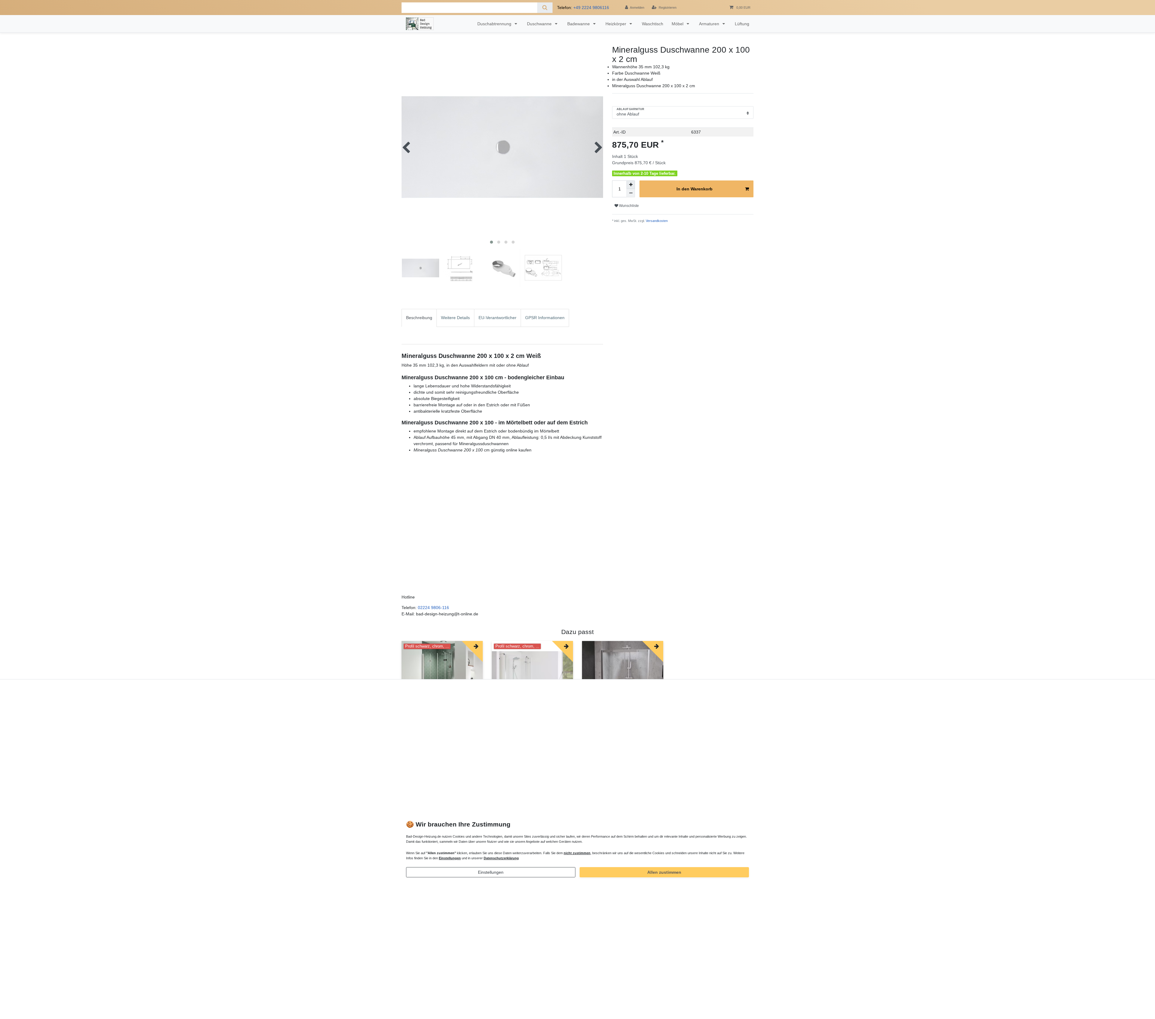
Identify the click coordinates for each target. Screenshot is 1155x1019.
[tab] (419, 326)
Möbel (678, 23)
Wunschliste (628, 206)
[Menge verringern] (631, 193)
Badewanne (579, 23)
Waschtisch (652, 23)
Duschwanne (540, 23)
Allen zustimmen (664, 872)
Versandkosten (656, 221)
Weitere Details (455, 317)
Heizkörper (616, 23)
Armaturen (709, 23)
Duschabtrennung (495, 23)
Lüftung (742, 23)
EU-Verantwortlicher (497, 317)
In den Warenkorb (694, 188)
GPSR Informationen (545, 317)
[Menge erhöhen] (631, 184)
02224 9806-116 (433, 607)
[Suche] (545, 7)
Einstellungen (491, 872)
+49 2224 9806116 (591, 7)
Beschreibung (419, 317)
